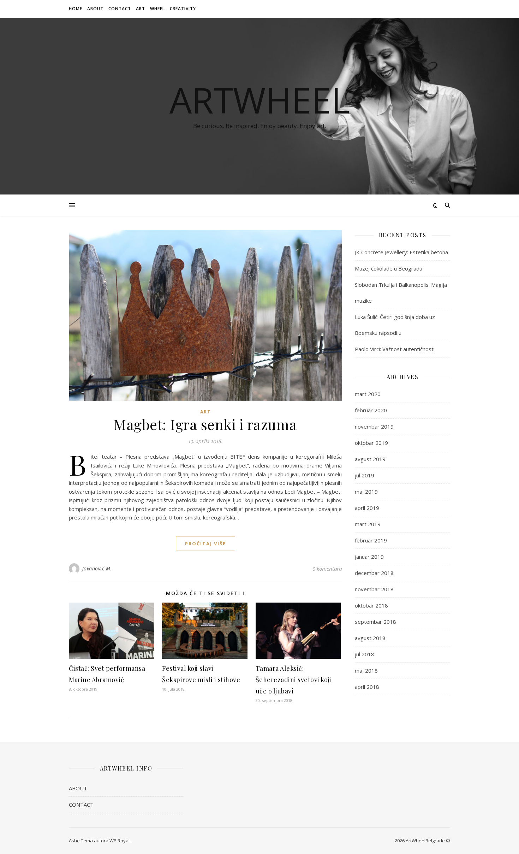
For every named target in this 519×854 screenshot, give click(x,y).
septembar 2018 (375, 621)
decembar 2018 (374, 572)
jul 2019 (364, 475)
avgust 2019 (370, 459)
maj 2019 (366, 491)
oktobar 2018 (371, 605)
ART (140, 9)
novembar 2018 (374, 589)
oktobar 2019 (371, 442)
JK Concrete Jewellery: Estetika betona (401, 252)
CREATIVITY (183, 9)
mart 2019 (368, 524)
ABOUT (95, 9)
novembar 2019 (374, 426)
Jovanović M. (97, 568)
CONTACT (119, 9)
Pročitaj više (205, 543)
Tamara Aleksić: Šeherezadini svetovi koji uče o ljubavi (294, 679)
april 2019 (367, 507)
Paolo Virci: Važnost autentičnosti (395, 349)
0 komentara (327, 568)
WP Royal (119, 840)
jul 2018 (364, 654)
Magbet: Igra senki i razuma (205, 424)
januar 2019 (369, 556)
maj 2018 (366, 670)
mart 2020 (368, 393)
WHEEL (157, 9)
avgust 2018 (370, 637)
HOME (75, 9)
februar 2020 (371, 410)
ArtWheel (259, 99)
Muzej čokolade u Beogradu (388, 268)
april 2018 (367, 686)
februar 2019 (371, 540)
